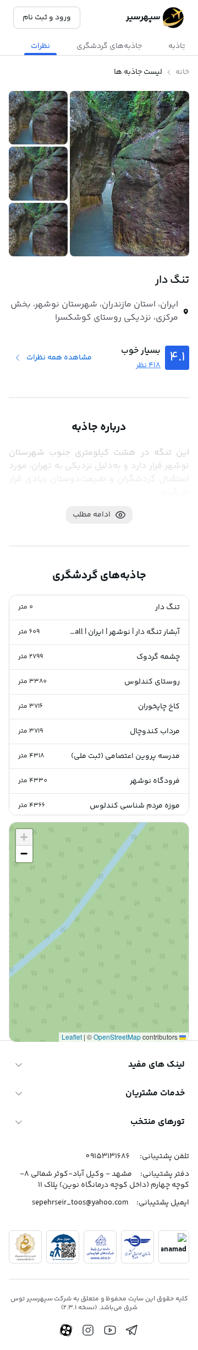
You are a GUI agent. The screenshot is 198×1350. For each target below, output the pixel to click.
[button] (99, 607)
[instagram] (88, 1330)
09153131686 (107, 1156)
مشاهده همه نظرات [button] (59, 358)
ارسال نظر (38, 988)
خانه (182, 72)
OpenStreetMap (117, 1036)
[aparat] (66, 1330)
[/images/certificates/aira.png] (100, 1246)
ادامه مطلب (92, 515)
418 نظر (148, 365)
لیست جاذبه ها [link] (138, 72)
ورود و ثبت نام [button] (47, 18)
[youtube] (110, 1330)
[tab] (109, 46)
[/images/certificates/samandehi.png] (25, 1246)
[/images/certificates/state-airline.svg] (137, 1246)
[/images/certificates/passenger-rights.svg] (62, 1246)
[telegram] (132, 1330)
